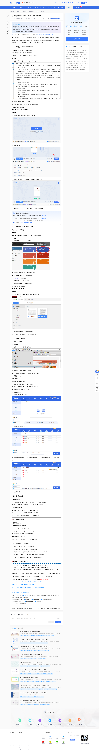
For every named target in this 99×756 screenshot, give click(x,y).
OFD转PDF (36, 741)
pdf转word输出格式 (40, 696)
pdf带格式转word (29, 601)
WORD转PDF (28, 741)
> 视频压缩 (84, 34)
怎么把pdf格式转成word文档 (45, 666)
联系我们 (11, 741)
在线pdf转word (36, 599)
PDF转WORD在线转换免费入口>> (45, 34)
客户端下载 (12, 745)
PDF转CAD (76, 26)
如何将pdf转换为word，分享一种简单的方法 (35, 689)
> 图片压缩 (68, 34)
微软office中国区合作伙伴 (29, 2)
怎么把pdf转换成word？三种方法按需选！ (21, 592)
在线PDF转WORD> (21, 11)
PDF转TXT (21, 751)
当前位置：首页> (13, 11)
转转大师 (29, 18)
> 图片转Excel (76, 30)
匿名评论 (51, 622)
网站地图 (73, 754)
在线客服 (72, 739)
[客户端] (97, 372)
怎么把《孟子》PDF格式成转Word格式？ (40, 643)
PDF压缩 (82, 26)
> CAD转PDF (76, 32)
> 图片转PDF (68, 32)
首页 (14, 7)
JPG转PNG (28, 743)
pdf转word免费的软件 (18, 601)
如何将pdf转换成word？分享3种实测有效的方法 (22, 590)
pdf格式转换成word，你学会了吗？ (33, 673)
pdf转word (27, 599)
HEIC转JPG (28, 745)
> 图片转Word (68, 30)
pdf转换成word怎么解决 (50, 635)
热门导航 (58, 2)
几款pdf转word (29, 643)
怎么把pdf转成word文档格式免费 (33, 666)
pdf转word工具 (40, 601)
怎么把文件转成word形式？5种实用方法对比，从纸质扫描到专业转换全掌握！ (28, 587)
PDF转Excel (70, 26)
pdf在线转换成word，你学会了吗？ (47, 673)
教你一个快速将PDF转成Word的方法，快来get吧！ (36, 681)
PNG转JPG (36, 747)
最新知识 (74, 46)
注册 (86, 2)
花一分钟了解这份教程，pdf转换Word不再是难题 (36, 635)
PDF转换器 (25, 595)
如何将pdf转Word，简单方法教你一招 (50, 689)
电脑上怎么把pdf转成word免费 (43, 650)
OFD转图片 (21, 743)
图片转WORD (21, 747)
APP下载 (71, 2)
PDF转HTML (36, 749)
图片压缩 (35, 743)
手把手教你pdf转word (41, 658)
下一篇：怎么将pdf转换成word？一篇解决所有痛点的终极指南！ (50, 608)
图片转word (17, 278)
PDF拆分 (20, 749)
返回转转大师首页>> (44, 579)
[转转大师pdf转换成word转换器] (15, 3)
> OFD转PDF (84, 32)
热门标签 (80, 46)
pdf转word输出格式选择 (31, 696)
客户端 (78, 2)
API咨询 (65, 2)
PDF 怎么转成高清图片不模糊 (19, 603)
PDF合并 (28, 749)
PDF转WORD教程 (23, 635)
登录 (83, 2)
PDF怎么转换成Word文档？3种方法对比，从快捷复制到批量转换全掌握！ (27, 581)
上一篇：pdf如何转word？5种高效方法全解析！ (22, 608)
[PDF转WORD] (43, 218)
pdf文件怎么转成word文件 (50, 681)
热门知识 (68, 46)
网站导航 (77, 754)
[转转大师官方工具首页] (26, 222)
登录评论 (58, 622)
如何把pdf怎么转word (47, 599)
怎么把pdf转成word (17, 599)
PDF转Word (81, 25)
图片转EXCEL (28, 747)
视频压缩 (20, 745)
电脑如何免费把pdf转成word (32, 650)
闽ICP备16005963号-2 (68, 754)
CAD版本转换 (21, 741)
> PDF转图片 (84, 30)
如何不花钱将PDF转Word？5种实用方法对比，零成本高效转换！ (25, 584)
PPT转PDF (36, 745)
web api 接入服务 (13, 743)
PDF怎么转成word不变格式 (32, 658)
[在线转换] (44, 215)
